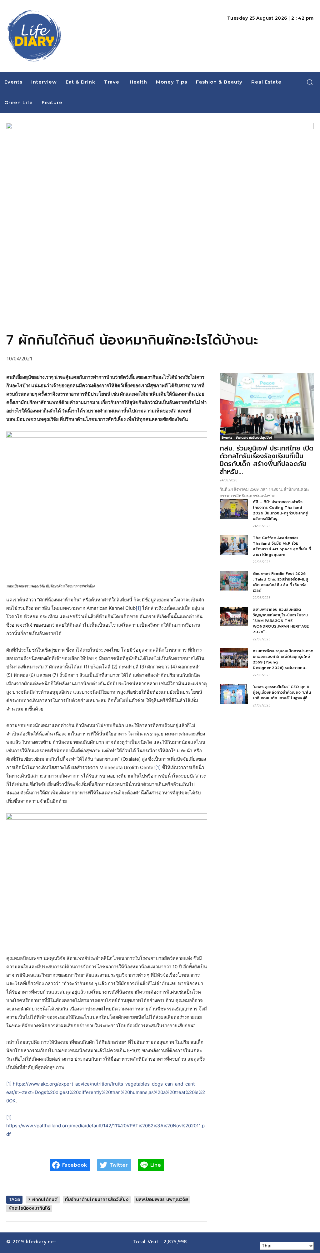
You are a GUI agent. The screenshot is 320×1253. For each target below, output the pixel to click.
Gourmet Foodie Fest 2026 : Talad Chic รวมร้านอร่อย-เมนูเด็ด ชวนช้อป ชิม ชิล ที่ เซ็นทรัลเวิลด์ (280, 582)
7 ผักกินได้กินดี (43, 1199)
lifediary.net (42, 1241)
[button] (309, 82)
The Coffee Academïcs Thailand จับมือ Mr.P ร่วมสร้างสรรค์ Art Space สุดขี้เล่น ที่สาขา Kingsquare (282, 546)
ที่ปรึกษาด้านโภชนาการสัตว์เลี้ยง (96, 1199)
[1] (138, 608)
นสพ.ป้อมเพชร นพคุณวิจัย (162, 1199)
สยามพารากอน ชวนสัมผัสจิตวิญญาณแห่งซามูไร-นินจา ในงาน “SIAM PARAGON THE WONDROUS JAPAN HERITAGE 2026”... (281, 621)
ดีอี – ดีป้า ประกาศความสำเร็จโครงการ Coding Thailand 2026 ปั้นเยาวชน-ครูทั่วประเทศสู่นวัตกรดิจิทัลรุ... (280, 510)
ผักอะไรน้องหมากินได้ (29, 1208)
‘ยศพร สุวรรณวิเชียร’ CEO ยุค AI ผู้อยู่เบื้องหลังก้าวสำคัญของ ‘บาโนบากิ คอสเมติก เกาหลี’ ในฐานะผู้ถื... (282, 692)
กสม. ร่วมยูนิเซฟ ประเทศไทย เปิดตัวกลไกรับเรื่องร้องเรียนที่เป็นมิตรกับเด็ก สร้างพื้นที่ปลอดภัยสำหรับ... (266, 460)
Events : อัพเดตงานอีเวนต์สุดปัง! (247, 437)
